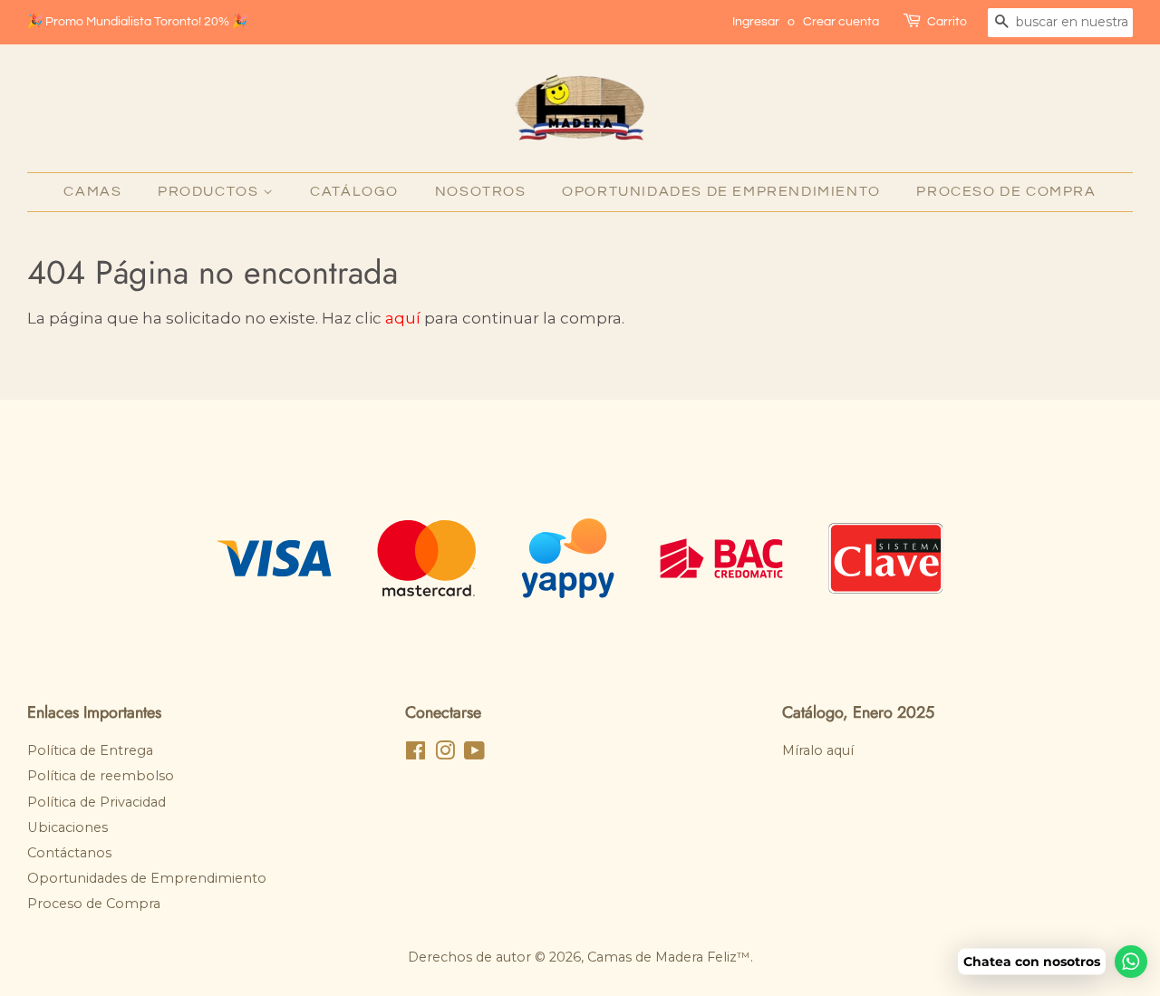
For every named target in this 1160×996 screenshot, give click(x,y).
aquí (402, 318)
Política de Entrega (90, 750)
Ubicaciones (67, 827)
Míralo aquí (818, 750)
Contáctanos (69, 853)
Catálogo (354, 191)
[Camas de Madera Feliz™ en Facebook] (415, 754)
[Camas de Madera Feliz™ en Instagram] (445, 754)
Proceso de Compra (1006, 191)
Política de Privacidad (96, 802)
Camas (92, 191)
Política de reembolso (100, 776)
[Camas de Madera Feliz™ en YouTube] (474, 754)
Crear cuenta (841, 21)
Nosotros (481, 191)
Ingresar (755, 21)
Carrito (947, 21)
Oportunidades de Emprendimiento (721, 191)
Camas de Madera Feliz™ (668, 957)
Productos (210, 191)
